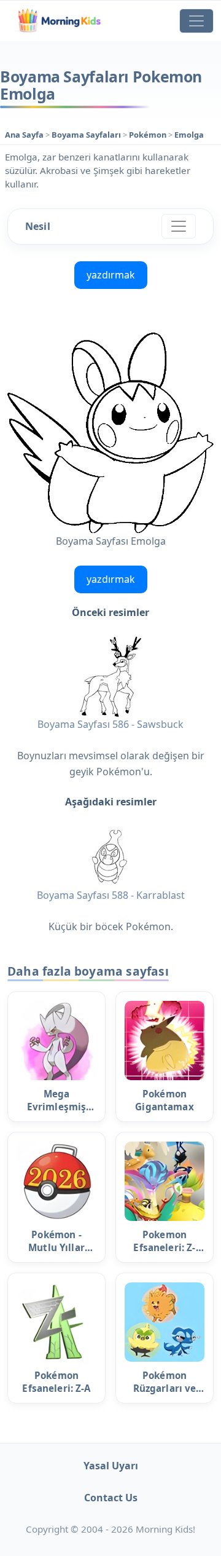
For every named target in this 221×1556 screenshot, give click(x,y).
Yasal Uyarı (110, 1465)
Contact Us (111, 1497)
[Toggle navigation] (196, 21)
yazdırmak (111, 275)
